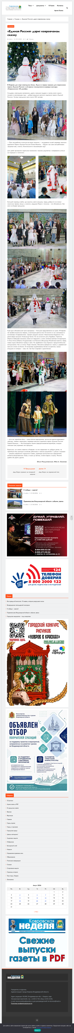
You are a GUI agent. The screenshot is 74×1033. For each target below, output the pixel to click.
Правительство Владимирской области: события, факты (43, 501)
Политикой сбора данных (43, 1027)
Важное (9, 812)
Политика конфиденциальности (21, 1003)
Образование (11, 857)
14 (45, 898)
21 (45, 901)
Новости (9, 849)
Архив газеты (58, 10)
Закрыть (37, 1030)
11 (20, 898)
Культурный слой (12, 846)
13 (37, 898)
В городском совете (13, 808)
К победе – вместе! (31, 490)
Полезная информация (13, 861)
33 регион (10, 801)
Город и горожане (12, 827)
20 (37, 901)
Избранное (10, 842)
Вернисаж (10, 816)
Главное (9, 819)
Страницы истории (12, 872)
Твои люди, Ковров (12, 876)
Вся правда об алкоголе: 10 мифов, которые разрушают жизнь (25, 601)
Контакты (60, 6)
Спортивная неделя (13, 868)
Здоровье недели (12, 838)
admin (11, 39)
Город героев (11, 823)
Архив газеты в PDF (12, 804)
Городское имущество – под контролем (19, 616)
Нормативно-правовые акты (15, 853)
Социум (11, 26)
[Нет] (72, 1028)
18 (20, 901)
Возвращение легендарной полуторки (18, 605)
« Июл (36, 912)
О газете (51, 6)
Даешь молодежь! (12, 834)
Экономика (10, 880)
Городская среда (12, 831)
